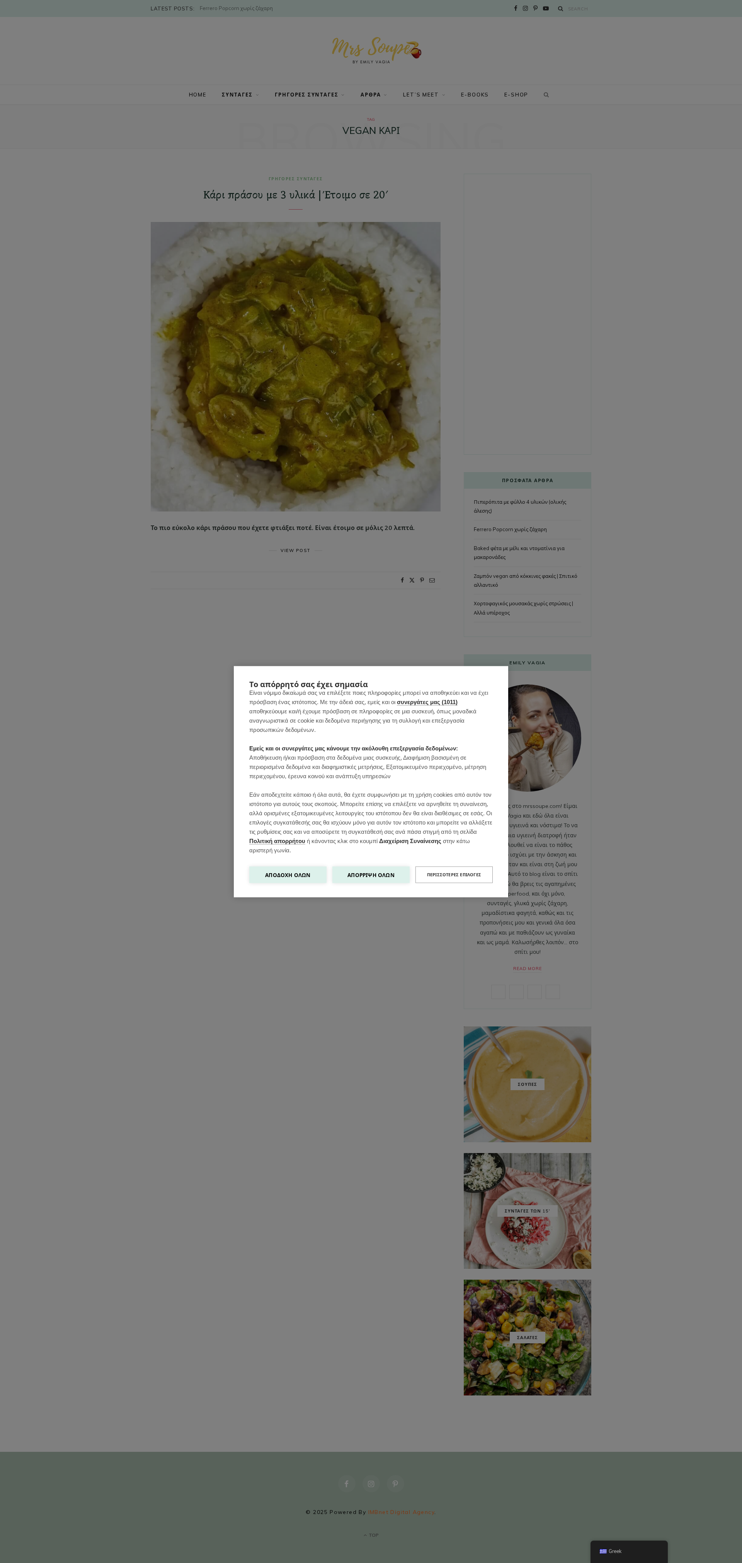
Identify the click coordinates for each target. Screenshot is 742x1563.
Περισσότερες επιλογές (454, 874)
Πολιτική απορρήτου (277, 840)
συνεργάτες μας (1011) (427, 701)
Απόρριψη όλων (371, 874)
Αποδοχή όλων (287, 874)
